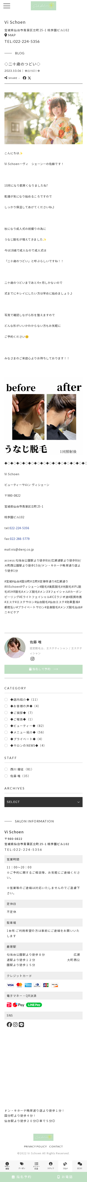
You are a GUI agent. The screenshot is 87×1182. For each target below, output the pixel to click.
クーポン (21, 1168)
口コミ (79, 1168)
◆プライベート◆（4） (27, 739)
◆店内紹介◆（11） (25, 699)
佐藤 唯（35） (20, 776)
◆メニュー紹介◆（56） (28, 732)
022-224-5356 (19, 528)
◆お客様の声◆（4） (25, 706)
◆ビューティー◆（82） (28, 726)
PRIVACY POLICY (35, 1146)
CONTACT (56, 1146)
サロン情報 (7, 1167)
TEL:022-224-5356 (22, 41)
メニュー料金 (36, 1167)
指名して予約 (41, 669)
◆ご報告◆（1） (22, 719)
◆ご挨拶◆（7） (22, 713)
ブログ (65, 1168)
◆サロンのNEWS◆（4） (28, 745)
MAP (12, 35)
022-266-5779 (20, 539)
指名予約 (23, 1176)
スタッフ (50, 1168)
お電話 (66, 1176)
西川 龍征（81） (22, 769)
